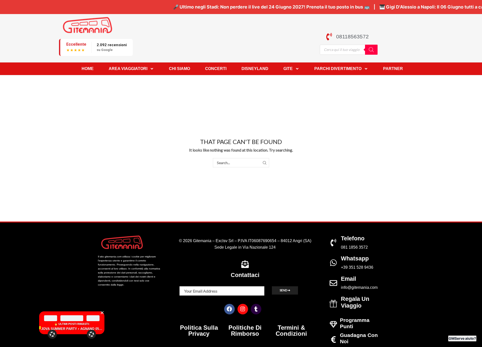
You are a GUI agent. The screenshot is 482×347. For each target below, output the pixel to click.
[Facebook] (229, 309)
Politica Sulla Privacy (199, 330)
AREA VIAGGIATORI (128, 68)
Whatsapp (355, 258)
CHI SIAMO (179, 68)
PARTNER (393, 68)
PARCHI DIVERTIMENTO (338, 68)
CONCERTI (215, 68)
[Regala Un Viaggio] (333, 303)
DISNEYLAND (255, 68)
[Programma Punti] (333, 324)
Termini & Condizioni (291, 330)
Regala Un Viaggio (355, 302)
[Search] (371, 50)
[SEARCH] (264, 162)
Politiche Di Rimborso (245, 330)
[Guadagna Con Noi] (333, 339)
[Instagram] (242, 309)
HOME (88, 68)
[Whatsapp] (333, 262)
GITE (288, 68)
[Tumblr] (256, 309)
